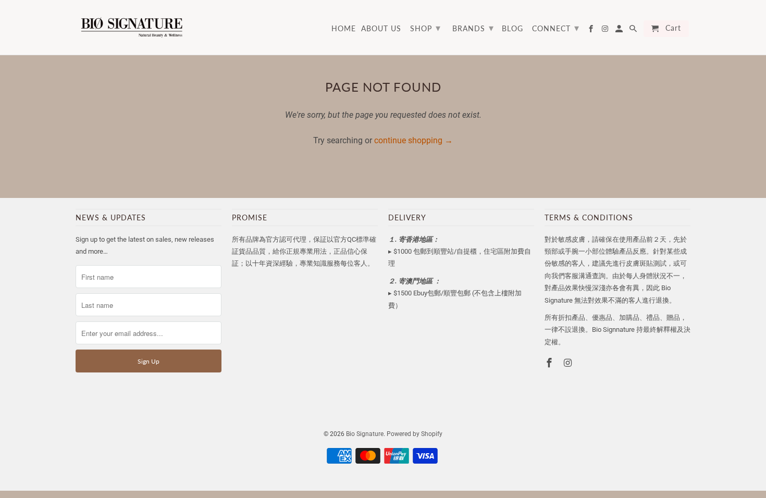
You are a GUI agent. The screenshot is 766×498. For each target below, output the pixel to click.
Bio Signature (365, 434)
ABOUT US (381, 28)
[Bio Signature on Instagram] (569, 362)
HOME (343, 28)
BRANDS (473, 27)
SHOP (425, 27)
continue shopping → (413, 140)
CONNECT (555, 27)
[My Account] (619, 30)
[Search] (633, 30)
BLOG (512, 28)
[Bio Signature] (132, 27)
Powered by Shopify (414, 434)
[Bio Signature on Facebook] (550, 362)
